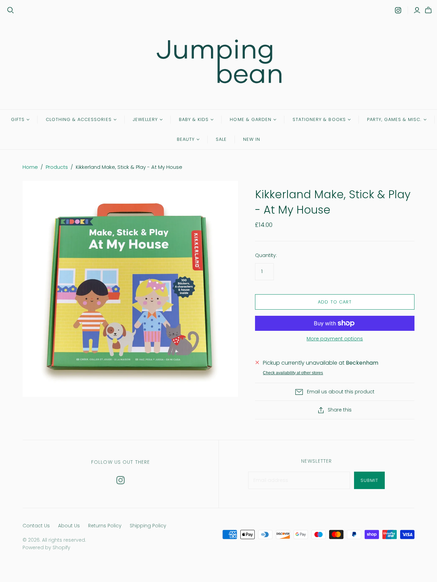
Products (57, 167)
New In (251, 139)
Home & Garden (250, 119)
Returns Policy (105, 525)
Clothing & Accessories (79, 119)
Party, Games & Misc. (394, 119)
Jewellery (145, 119)
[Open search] (10, 10)
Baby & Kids (194, 119)
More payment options (335, 339)
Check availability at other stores (293, 372)
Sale (221, 139)
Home (30, 167)
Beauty (186, 139)
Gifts (18, 119)
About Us (69, 525)
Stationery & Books (319, 119)
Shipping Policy (148, 525)
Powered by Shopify (46, 547)
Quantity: (266, 255)
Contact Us (36, 525)
